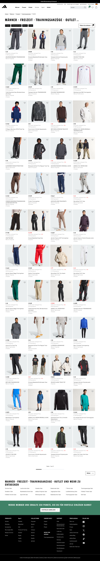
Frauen (24, 7)
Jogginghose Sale (55, 491)
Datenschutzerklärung (59, 557)
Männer (17, 7)
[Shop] (4, 7)
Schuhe (37, 7)
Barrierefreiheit (69, 557)
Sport (42, 7)
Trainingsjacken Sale (71, 494)
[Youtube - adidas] (88, 543)
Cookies (41, 557)
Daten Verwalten (35, 557)
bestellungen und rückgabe (73, 4)
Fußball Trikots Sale (86, 491)
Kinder (30, 7)
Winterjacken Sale (40, 494)
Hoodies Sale (38, 488)
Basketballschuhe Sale (26, 491)
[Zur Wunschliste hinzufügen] (24, 31)
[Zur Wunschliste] (92, 7)
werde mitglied (91, 4)
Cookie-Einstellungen (25, 557)
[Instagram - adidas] (88, 526)
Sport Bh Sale (24, 494)
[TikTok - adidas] (88, 539)
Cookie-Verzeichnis (48, 557)
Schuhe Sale (8, 488)
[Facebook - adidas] (88, 522)
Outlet (48, 7)
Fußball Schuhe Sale (10, 494)
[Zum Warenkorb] (96, 7)
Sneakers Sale (9, 491)
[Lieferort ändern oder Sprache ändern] (96, 4)
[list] (42, 25)
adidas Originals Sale (41, 491)
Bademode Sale (55, 488)
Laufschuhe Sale (24, 488)
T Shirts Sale (69, 488)
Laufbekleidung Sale (71, 491)
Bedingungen (77, 557)
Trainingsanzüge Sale (87, 488)
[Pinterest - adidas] (88, 535)
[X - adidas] (88, 530)
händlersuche (60, 4)
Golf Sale (83, 494)
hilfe (65, 4)
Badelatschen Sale (56, 494)
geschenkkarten (83, 4)
